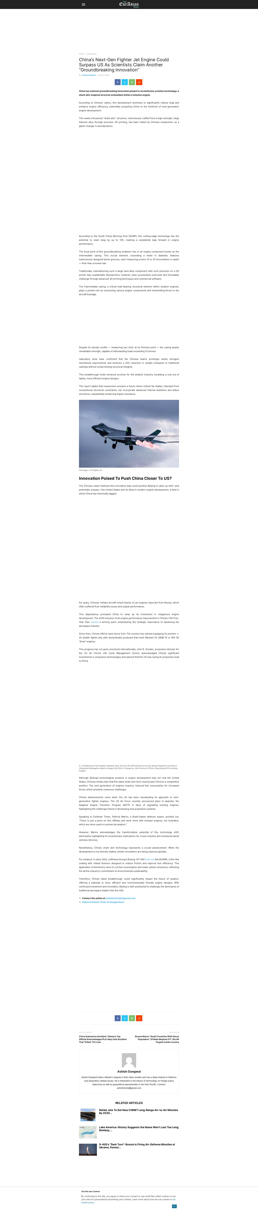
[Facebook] (118, 82)
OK (174, 1206)
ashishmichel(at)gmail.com (121, 898)
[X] (125, 82)
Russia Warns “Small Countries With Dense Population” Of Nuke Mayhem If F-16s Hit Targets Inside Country (157, 1039)
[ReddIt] (139, 82)
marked (95, 622)
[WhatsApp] (132, 82)
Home (81, 54)
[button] (83, 4)
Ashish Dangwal (89, 75)
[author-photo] (129, 1067)
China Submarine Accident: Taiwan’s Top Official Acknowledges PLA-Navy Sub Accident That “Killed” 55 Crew (103, 1039)
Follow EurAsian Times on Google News (103, 902)
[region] (129, 32)
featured (150, 859)
